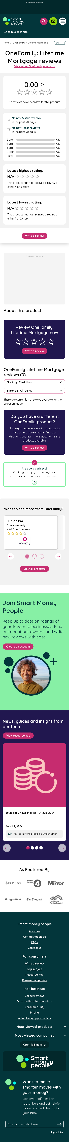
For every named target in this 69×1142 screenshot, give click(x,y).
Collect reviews (34, 996)
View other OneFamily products (34, 66)
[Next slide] (58, 556)
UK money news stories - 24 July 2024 (30, 812)
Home (6, 42)
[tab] (27, 556)
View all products (34, 568)
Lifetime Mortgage (38, 42)
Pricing (34, 1012)
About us (34, 931)
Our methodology (34, 936)
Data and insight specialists (34, 1001)
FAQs (34, 942)
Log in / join (34, 969)
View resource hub (18, 735)
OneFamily (19, 42)
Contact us (34, 947)
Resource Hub (34, 974)
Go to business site (16, 32)
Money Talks (31, 833)
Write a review (34, 235)
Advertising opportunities (34, 1018)
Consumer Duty (34, 1007)
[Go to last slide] (11, 556)
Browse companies (34, 980)
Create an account (18, 646)
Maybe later (56, 1132)
